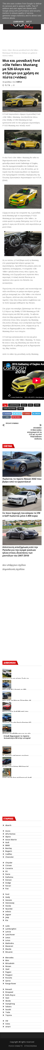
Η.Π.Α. (24, 405)
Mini (7, 960)
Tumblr (7, 417)
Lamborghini (10, 929)
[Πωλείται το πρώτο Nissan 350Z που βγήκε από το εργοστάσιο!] (22, 464)
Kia (6, 920)
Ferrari (8, 886)
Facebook (8, 413)
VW (6, 1021)
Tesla (7, 1012)
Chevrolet (9, 857)
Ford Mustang (9, 408)
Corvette (9, 868)
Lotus (7, 940)
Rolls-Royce (10, 995)
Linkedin (37, 413)
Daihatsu (9, 877)
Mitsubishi (9, 963)
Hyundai (8, 909)
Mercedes (9, 957)
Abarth (8, 825)
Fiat (7, 888)
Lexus (7, 937)
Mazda (8, 949)
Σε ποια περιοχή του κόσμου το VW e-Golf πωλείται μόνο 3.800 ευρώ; (21, 514)
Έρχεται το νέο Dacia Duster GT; (17, 723)
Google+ (27, 413)
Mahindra (9, 943)
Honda (8, 906)
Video (10, 50)
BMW (7, 845)
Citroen (8, 865)
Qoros (8, 981)
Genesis (8, 900)
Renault (8, 989)
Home (4, 50)
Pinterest (17, 417)
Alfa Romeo (10, 834)
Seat (7, 998)
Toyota (8, 1015)
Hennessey (9, 903)
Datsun (8, 880)
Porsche (8, 978)
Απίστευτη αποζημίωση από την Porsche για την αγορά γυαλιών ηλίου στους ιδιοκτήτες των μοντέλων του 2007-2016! (20, 551)
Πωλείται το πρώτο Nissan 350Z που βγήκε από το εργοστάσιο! (21, 480)
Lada (7, 926)
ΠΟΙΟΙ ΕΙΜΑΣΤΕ (16, 1046)
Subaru (8, 1006)
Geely (7, 897)
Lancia (8, 931)
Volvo (7, 1024)
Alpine (8, 836)
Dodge (8, 883)
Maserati (9, 946)
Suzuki (8, 1009)
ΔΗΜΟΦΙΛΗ (10, 662)
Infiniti (8, 911)
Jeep (7, 917)
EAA (30, 405)
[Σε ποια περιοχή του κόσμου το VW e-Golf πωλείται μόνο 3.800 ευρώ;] (22, 498)
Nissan (8, 966)
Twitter (18, 413)
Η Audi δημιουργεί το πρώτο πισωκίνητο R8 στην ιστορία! (17, 737)
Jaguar (8, 914)
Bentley (8, 848)
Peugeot (8, 975)
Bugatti (8, 851)
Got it (29, 22)
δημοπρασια (14, 405)
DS (6, 871)
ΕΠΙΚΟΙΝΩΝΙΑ (30, 1046)
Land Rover (10, 934)
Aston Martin (11, 839)
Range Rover (10, 983)
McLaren (9, 952)
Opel (7, 969)
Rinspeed (9, 992)
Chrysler (8, 862)
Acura (7, 831)
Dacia (7, 874)
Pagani (8, 972)
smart (8, 1026)
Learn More (18, 22)
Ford (37, 405)
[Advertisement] (20, 637)
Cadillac (8, 854)
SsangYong (10, 1004)
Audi (7, 842)
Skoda (8, 1001)
